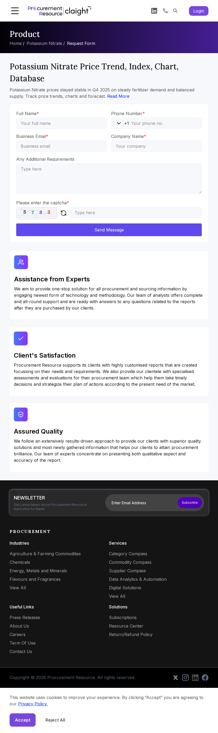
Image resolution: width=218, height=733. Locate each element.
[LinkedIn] (154, 11)
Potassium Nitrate (44, 43)
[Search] (175, 11)
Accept (22, 720)
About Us (19, 626)
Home (16, 43)
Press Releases (25, 617)
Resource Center (126, 626)
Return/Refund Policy (131, 634)
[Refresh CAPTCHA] (63, 213)
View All (18, 587)
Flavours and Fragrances (35, 579)
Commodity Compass (130, 562)
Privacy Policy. (33, 703)
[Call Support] (165, 11)
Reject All (55, 720)
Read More (118, 96)
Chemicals (20, 562)
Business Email (32, 136)
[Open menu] (15, 11)
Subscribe (190, 503)
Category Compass (128, 553)
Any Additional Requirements (45, 159)
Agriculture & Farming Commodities (45, 553)
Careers (18, 634)
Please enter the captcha (42, 202)
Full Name (27, 113)
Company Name (128, 136)
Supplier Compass (127, 570)
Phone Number (128, 113)
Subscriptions (123, 617)
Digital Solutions (125, 587)
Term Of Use (23, 643)
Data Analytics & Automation (138, 579)
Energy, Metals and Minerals (38, 570)
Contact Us (21, 651)
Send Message (109, 229)
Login (198, 11)
